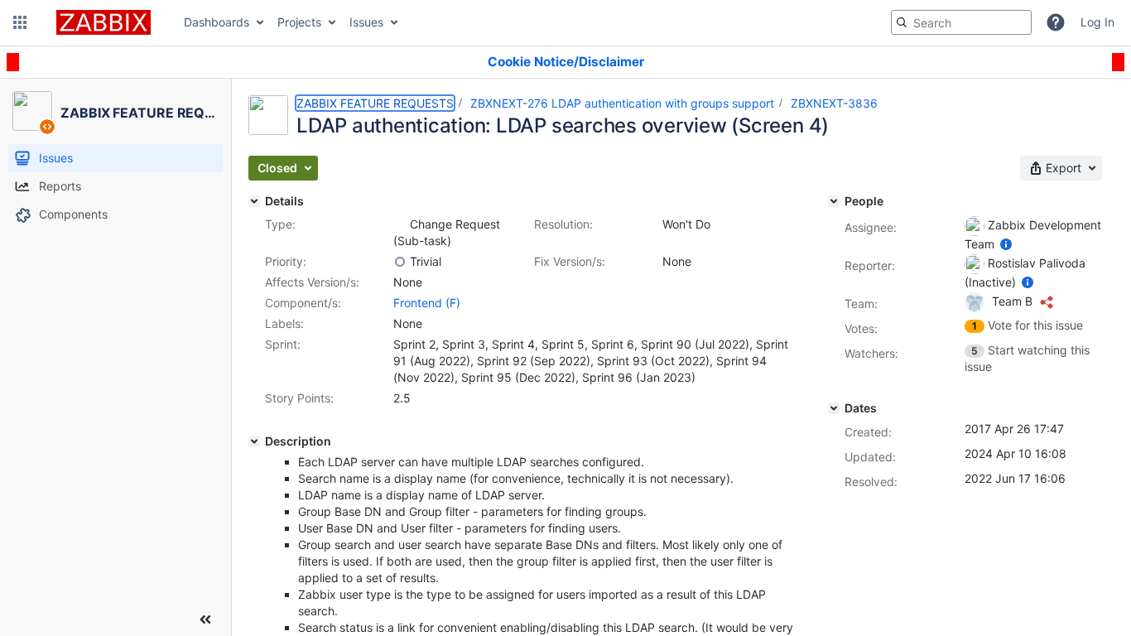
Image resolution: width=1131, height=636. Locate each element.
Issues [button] (366, 22)
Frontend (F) (426, 303)
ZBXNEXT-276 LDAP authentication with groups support (622, 103)
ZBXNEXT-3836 (834, 103)
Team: (861, 303)
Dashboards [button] (216, 22)
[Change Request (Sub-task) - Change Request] (400, 224)
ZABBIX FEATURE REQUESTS (375, 103)
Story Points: (299, 398)
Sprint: (283, 344)
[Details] (254, 201)
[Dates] (834, 408)
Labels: (284, 323)
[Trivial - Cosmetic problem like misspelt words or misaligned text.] (400, 261)
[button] (19, 22)
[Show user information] (1006, 244)
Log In (1097, 22)
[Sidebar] (205, 619)
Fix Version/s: (569, 261)
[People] (834, 201)
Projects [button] (299, 22)
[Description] (254, 441)
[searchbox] (961, 22)
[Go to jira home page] (103, 22)
